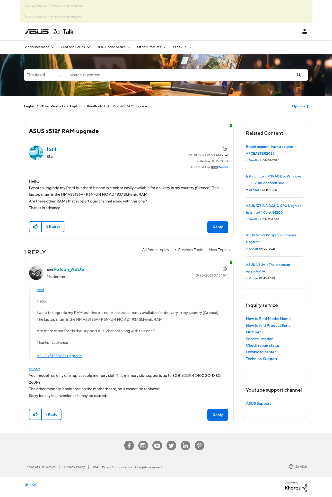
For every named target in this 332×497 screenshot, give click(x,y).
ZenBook (255, 190)
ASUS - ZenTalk (49, 31)
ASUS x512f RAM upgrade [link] (127, 106)
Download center (261, 352)
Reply (218, 227)
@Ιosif (34, 369)
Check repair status (263, 345)
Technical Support (261, 358)
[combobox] (186, 75)
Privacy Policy (74, 467)
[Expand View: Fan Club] (190, 47)
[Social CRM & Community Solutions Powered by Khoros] (296, 486)
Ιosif (40, 289)
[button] (35, 227)
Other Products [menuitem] (149, 47)
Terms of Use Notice (40, 467)
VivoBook (94, 106)
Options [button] (298, 106)
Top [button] (33, 485)
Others (253, 249)
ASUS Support (258, 403)
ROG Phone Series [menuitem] (110, 47)
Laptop (76, 106)
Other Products (52, 106)
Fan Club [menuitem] (179, 47)
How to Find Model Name (268, 318)
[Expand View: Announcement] (52, 47)
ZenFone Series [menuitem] (73, 47)
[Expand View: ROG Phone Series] (129, 47)
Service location (259, 339)
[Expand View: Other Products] (164, 47)
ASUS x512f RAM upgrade (59, 356)
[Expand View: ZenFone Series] (88, 47)
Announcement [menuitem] (37, 47)
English (29, 106)
